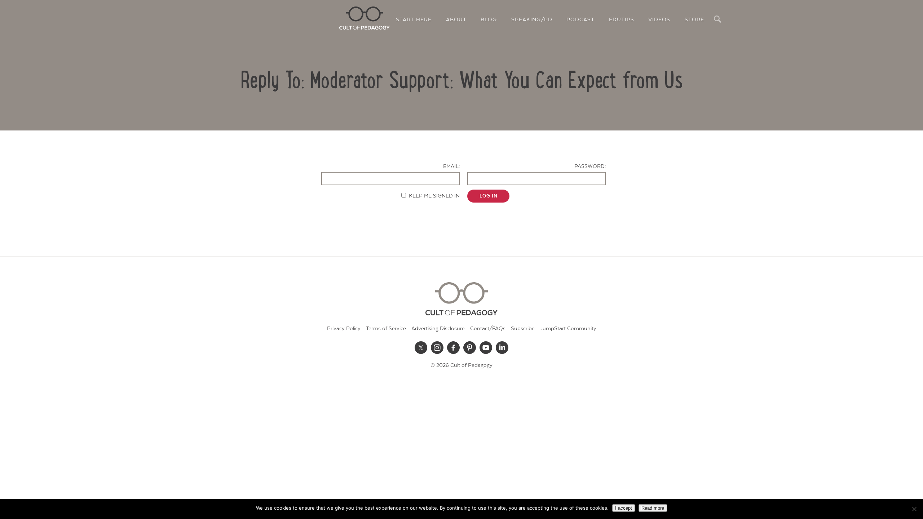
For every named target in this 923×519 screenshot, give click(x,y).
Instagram (437, 347)
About (456, 20)
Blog (489, 20)
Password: (590, 166)
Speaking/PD (531, 20)
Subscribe (523, 328)
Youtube (486, 347)
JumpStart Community (568, 328)
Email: (451, 166)
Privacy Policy (344, 328)
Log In (489, 196)
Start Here (414, 20)
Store (694, 20)
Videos (659, 20)
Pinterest (470, 347)
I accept (623, 508)
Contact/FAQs (487, 328)
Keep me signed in (434, 196)
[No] (914, 509)
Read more (652, 508)
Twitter (421, 347)
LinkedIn (502, 347)
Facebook (453, 347)
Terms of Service (386, 328)
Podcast (580, 20)
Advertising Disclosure (438, 328)
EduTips (621, 20)
